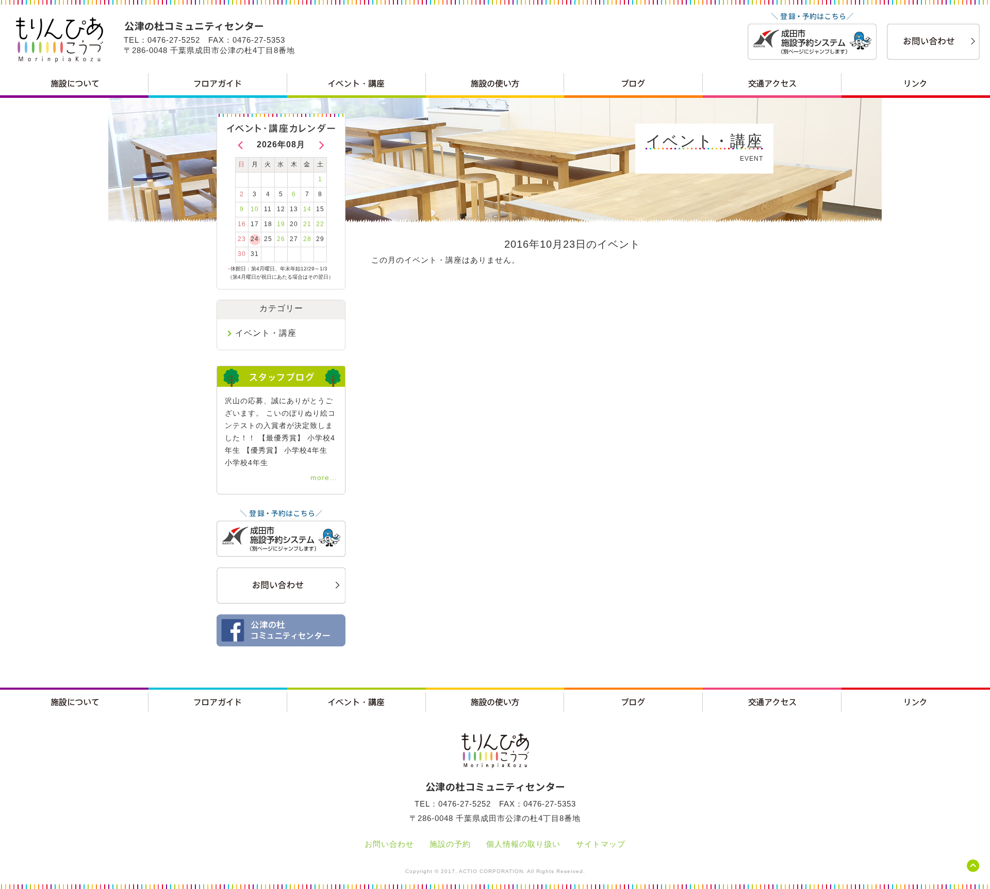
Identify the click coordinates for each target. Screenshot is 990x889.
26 (281, 239)
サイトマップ (600, 844)
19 (281, 224)
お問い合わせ (389, 844)
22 (320, 224)
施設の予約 (450, 844)
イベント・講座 (265, 333)
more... (323, 477)
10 (255, 209)
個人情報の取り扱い (523, 844)
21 (307, 224)
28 (307, 239)
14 (307, 209)
